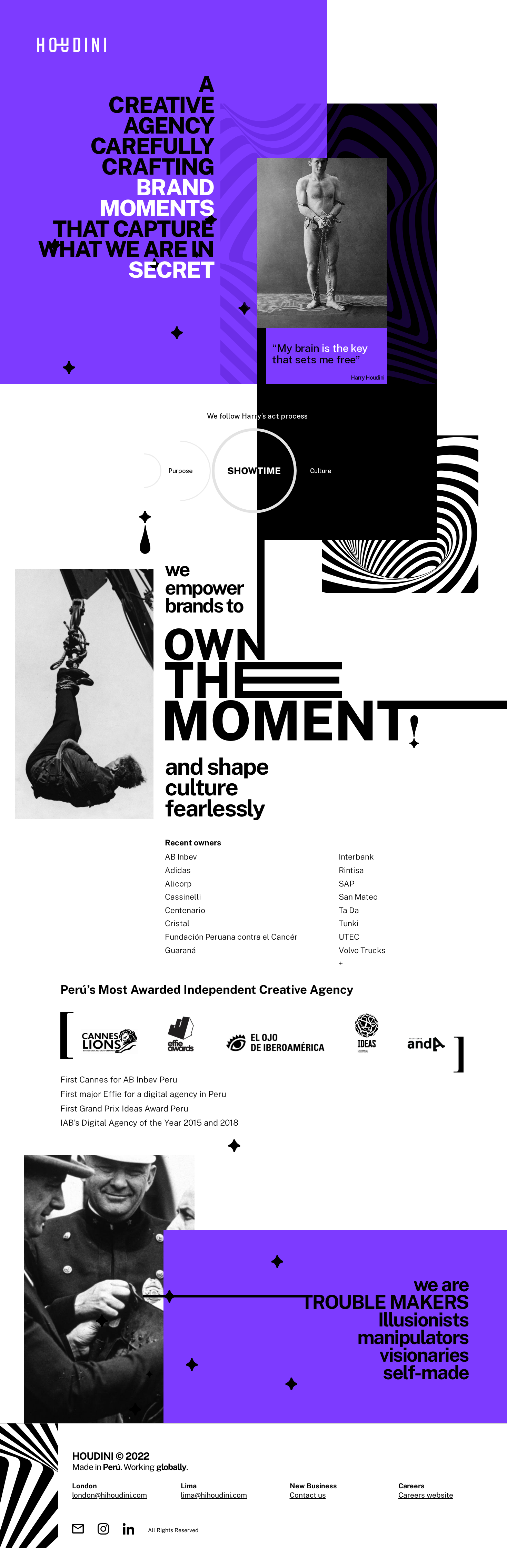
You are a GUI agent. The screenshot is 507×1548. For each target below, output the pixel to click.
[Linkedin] (128, 1529)
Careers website (425, 1495)
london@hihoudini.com (109, 1495)
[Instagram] (103, 1529)
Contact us (308, 1495)
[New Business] (78, 1529)
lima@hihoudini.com (214, 1495)
